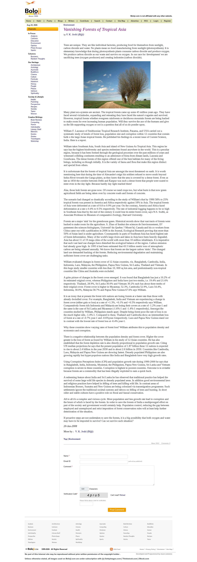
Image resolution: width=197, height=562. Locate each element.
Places (33, 89)
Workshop (35, 141)
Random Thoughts (38, 59)
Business (34, 56)
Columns (32, 54)
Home (142, 549)
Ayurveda (34, 70)
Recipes (34, 107)
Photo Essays (36, 48)
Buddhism (35, 72)
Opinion (34, 46)
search (97, 21)
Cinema (34, 74)
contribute (84, 21)
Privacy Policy (150, 549)
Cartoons (34, 38)
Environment (36, 43)
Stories (33, 136)
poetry (49, 21)
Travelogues (35, 139)
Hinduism (34, 81)
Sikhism (34, 91)
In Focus (31, 33)
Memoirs (34, 132)
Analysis (34, 36)
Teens (33, 111)
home (28, 21)
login (156, 21)
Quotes (33, 134)
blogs (60, 21)
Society (34, 109)
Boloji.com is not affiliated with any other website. (151, 16)
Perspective (35, 104)
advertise (135, 21)
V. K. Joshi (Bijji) (75, 34)
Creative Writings (35, 117)
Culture (33, 77)
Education (35, 41)
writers (71, 21)
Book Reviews (36, 120)
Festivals (34, 79)
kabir (39, 21)
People (33, 86)
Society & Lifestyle (36, 97)
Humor (33, 125)
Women (34, 114)
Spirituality (35, 93)
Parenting (34, 102)
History (33, 84)
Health (33, 100)
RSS (146, 21)
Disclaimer (161, 549)
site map (121, 21)
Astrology (34, 67)
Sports (33, 50)
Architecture (35, 65)
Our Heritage (33, 62)
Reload (122, 495)
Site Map (169, 549)
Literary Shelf (36, 129)
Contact (109, 21)
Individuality (35, 127)
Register (167, 21)
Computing (35, 122)
